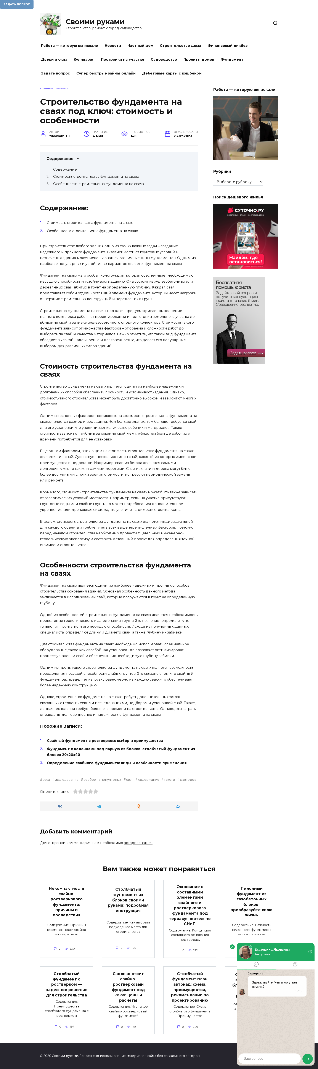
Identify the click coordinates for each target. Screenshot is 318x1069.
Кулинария (84, 59)
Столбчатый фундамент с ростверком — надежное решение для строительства (67, 984)
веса (46, 780)
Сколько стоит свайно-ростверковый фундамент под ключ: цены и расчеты (128, 986)
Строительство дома (180, 46)
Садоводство (164, 59)
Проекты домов (198, 59)
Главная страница (54, 88)
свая (129, 780)
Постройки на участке (122, 59)
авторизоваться (138, 843)
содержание (148, 780)
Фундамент (232, 59)
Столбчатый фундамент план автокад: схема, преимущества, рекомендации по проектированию (190, 986)
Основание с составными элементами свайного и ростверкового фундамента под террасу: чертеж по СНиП (190, 905)
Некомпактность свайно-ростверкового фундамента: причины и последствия (67, 901)
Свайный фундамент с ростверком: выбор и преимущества (105, 741)
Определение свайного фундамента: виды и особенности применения (117, 763)
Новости (113, 46)
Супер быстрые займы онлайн (106, 73)
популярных (111, 780)
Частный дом (140, 46)
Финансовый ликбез (227, 46)
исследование (67, 780)
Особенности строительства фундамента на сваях (98, 184)
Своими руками (95, 21)
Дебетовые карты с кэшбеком (172, 73)
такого (169, 780)
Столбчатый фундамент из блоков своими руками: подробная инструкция (128, 900)
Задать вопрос (55, 73)
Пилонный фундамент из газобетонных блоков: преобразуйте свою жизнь (252, 901)
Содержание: (65, 169)
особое (90, 780)
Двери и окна (54, 59)
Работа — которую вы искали (69, 46)
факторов (188, 780)
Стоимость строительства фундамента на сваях (96, 176)
